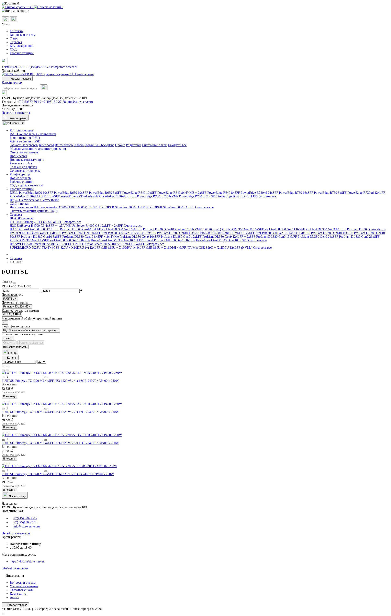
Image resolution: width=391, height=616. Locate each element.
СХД (13, 49)
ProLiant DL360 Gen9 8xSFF (81, 233)
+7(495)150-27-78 (38, 67)
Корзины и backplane (99, 145)
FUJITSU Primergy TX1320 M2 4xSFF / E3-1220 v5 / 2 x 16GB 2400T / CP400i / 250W (60, 412)
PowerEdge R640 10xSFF (139, 192)
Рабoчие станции (22, 181)
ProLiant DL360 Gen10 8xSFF (122, 229)
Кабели (79, 145)
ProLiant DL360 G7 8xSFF (41, 229)
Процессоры (18, 156)
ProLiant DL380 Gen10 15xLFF (178, 233)
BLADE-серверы (21, 218)
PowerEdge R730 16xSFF (296, 192)
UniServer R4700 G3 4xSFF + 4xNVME (44, 225)
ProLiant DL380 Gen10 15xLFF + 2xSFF (227, 233)
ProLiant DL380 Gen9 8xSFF (29, 240)
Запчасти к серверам (24, 145)
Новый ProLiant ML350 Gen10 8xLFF (169, 240)
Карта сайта (18, 593)
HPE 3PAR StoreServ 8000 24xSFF (170, 207)
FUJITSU (16, 222)
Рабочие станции (22, 53)
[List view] (3, 366)
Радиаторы (133, 145)
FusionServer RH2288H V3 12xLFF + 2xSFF (54, 244)
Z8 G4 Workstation (27, 200)
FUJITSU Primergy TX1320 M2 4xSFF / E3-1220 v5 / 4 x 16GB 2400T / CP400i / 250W (60, 380)
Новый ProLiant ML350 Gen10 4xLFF (117, 240)
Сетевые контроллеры (25, 170)
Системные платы (154, 145)
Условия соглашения (24, 586)
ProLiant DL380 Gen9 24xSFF (318, 236)
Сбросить (9, 342)
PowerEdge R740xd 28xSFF (197, 196)
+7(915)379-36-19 (14, 67)
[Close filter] (14, 282)
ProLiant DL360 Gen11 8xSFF (285, 229)
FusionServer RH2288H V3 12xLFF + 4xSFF (115, 244)
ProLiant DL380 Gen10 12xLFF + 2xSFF (129, 233)
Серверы (16, 42)
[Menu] (3, 15)
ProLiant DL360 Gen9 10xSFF (326, 229)
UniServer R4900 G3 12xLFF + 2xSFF (97, 225)
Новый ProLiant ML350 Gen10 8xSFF (221, 240)
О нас (14, 38)
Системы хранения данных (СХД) (33, 211)
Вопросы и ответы (23, 34)
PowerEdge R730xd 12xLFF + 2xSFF (35, 196)
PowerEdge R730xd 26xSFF (117, 196)
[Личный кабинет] (195, 11)
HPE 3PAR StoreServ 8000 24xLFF (122, 207)
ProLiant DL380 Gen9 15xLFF (276, 236)
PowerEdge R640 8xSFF (223, 192)
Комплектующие (21, 45)
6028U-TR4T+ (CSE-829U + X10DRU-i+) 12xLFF (66, 247)
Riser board (46, 145)
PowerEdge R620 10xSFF (36, 192)
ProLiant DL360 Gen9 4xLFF (366, 229)
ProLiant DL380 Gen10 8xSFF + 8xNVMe (90, 236)
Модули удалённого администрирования (38, 148)
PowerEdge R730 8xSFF (330, 192)
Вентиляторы (64, 145)
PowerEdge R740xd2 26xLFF (237, 196)
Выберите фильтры (31, 342)
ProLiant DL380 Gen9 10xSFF (140, 236)
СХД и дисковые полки (26, 185)
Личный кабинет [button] (13, 70)
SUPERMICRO (20, 247)
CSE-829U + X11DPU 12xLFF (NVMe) (225, 247)
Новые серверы (20, 178)
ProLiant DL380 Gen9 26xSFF (359, 236)
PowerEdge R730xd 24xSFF (79, 196)
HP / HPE (16, 229)
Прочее (120, 145)
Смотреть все (177, 145)
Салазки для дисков (23, 167)
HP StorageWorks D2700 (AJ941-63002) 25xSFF (66, 207)
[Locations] (5, 19)
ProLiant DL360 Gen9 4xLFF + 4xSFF (35, 233)
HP (12, 200)
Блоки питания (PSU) (25, 137)
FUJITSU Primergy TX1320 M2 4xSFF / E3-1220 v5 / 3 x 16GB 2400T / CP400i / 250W (60, 443)
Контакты (16, 31)
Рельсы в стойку (21, 163)
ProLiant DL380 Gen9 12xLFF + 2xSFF (228, 236)
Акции (14, 597)
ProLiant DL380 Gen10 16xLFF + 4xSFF (283, 233)
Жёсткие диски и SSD (25, 141)
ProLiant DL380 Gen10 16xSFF (332, 233)
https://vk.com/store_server (27, 561)
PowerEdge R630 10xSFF (71, 192)
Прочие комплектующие (27, 159)
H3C (13, 225)
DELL (14, 192)
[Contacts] (13, 19)
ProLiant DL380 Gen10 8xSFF (41, 236)
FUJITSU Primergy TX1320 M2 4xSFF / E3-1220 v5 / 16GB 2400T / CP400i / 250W (58, 474)
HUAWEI (16, 244)
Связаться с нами (22, 590)
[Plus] (45, 377)
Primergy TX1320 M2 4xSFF (42, 222)
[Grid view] (7, 366)
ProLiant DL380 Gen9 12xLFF (181, 236)
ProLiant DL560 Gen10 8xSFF (69, 240)
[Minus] (3, 377)
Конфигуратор (12, 82)
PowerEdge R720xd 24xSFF (259, 192)
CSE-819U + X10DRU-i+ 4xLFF (123, 247)
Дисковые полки (21, 207)
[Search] (43, 87)
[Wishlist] (3, 370)
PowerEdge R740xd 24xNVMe (157, 196)
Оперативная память (24, 152)
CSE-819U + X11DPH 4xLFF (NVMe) (172, 247)
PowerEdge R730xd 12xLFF (366, 192)
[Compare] (7, 370)
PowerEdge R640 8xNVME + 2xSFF (181, 192)
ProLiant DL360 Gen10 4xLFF (80, 229)
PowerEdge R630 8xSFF (105, 192)
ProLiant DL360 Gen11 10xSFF (243, 229)
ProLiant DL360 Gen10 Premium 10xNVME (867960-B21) (182, 229)
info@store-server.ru (64, 67)
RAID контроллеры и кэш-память (33, 134)
